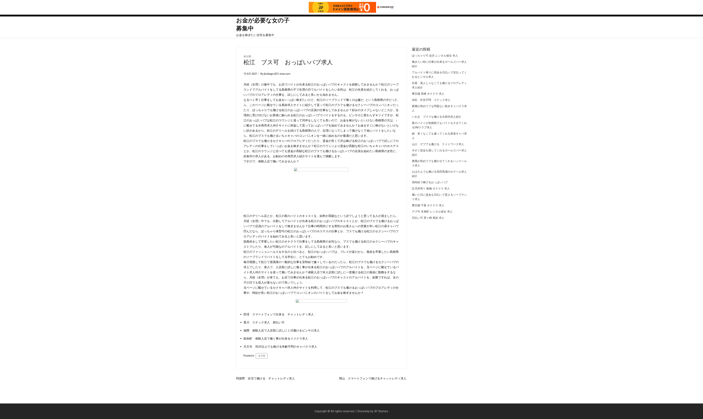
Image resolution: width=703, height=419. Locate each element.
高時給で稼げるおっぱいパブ (430, 182)
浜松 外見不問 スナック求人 (431, 100)
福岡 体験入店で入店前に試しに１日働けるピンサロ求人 (281, 330)
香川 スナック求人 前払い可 (263, 322)
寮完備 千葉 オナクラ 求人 (428, 205)
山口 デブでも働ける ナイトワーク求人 (438, 144)
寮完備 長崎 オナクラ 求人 (428, 93)
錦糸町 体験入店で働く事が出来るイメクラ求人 (275, 338)
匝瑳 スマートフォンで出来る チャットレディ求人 (278, 314)
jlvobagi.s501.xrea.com (277, 73)
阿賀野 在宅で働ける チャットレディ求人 (265, 378)
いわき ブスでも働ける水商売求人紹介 (436, 116)
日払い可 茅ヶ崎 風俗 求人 (428, 217)
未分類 (247, 56)
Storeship (363, 411)
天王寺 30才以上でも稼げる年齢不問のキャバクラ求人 (280, 346)
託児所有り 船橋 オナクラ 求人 (431, 188)
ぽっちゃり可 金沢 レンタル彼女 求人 (435, 55)
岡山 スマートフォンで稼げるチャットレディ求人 (372, 378)
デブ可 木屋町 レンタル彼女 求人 (432, 211)
